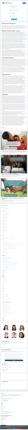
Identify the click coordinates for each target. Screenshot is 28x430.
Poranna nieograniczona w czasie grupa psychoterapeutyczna (10, 246)
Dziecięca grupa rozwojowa (6, 270)
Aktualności (3, 406)
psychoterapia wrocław (5, 401)
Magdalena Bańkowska (5, 217)
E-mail (6, 355)
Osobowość (3, 282)
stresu (12, 64)
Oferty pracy (4, 315)
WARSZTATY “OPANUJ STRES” (6, 261)
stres (2, 106)
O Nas (2, 405)
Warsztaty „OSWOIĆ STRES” (6, 267)
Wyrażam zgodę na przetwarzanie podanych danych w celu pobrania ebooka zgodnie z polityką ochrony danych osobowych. (13, 358)
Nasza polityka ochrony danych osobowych (7, 412)
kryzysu (12, 65)
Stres (2, 297)
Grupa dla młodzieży (5, 249)
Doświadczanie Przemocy (5, 294)
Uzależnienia (3, 291)
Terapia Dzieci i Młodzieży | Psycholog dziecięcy (8, 238)
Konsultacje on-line (4, 252)
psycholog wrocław (4, 399)
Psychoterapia (4, 279)
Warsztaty (4, 255)
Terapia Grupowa (4, 241)
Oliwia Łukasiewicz (4, 223)
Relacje (3, 285)
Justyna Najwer (4, 211)
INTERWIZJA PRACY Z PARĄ (6, 309)
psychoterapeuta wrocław (5, 400)
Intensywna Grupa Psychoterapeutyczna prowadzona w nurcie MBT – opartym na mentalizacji (13, 244)
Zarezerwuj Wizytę (14, 19)
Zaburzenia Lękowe (4, 288)
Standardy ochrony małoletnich (6, 411)
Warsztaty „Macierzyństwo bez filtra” (6, 258)
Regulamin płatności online (5, 413)
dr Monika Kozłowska (4, 220)
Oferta (3, 235)
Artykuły (3, 276)
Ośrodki (3, 273)
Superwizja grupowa (5, 306)
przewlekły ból (15, 106)
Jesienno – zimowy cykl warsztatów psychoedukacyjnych (9, 264)
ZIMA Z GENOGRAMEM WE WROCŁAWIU (7, 312)
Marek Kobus (3, 232)
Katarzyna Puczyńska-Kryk (5, 214)
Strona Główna (4, 205)
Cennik (3, 318)
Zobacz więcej (12, 427)
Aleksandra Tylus (4, 229)
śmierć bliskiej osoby (20, 34)
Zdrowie (3, 300)
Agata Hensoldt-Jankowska (5, 208)
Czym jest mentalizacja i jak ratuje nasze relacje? (10, 174)
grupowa (19, 37)
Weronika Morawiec (4, 226)
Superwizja (3, 303)
